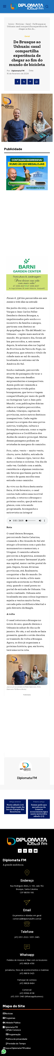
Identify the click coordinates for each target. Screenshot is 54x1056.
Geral (28, 24)
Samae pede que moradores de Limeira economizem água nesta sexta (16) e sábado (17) (39, 810)
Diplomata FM (17, 71)
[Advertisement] (27, 223)
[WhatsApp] (36, 81)
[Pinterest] (30, 81)
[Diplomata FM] (27, 767)
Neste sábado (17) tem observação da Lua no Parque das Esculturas (15, 808)
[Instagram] (25, 851)
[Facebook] (17, 81)
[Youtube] (36, 851)
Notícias (20, 24)
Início (11, 24)
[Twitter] (24, 81)
